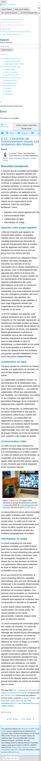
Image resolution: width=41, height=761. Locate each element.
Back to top (5, 712)
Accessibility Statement (9, 750)
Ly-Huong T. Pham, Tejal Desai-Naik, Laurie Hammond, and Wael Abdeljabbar (20, 700)
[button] (8, 91)
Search (5, 758)
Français (24, 133)
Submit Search (6, 50)
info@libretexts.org (12, 752)
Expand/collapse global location (38, 132)
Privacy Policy (17, 747)
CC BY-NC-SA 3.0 (9, 695)
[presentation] (13, 500)
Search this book (6, 42)
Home (11, 133)
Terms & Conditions (29, 747)
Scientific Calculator (12, 75)
